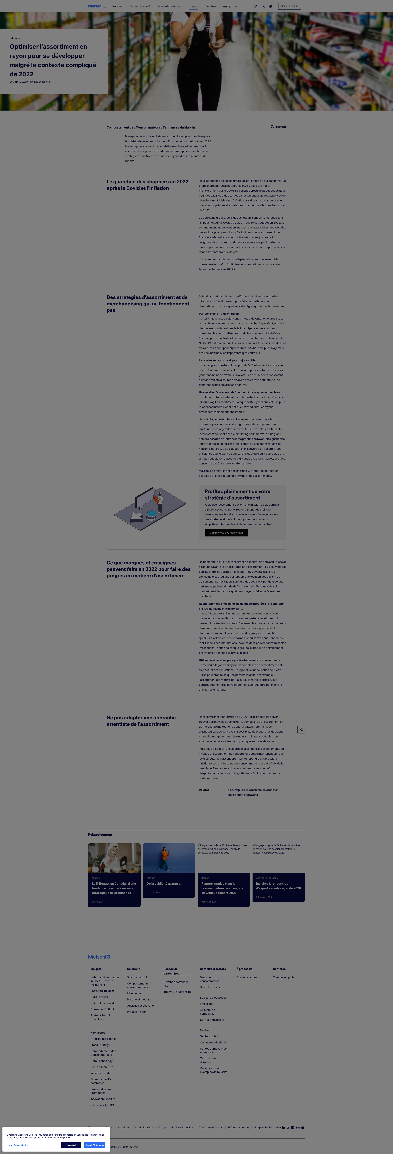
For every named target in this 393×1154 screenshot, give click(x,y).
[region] (56, 1139)
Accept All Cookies (95, 1145)
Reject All (71, 1145)
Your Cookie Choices (19, 1145)
